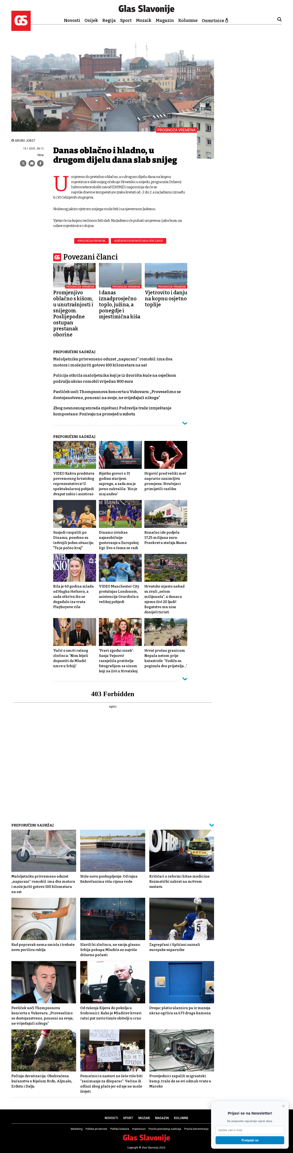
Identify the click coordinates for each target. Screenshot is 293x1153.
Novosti (72, 20)
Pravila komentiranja (196, 1128)
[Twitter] (23, 163)
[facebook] (40, 163)
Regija (109, 20)
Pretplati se (250, 1140)
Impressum (139, 1128)
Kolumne (188, 20)
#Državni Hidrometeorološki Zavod (138, 240)
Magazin (165, 20)
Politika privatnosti (96, 1128)
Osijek (91, 20)
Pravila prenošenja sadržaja (165, 1128)
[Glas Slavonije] (21, 29)
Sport (126, 20)
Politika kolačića (119, 1128)
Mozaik (143, 20)
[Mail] (32, 163)
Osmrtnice (213, 20)
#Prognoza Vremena (91, 240)
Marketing (77, 1128)
